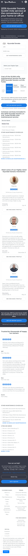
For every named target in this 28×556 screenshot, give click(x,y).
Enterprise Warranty (21, 495)
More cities (5, 451)
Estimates (7, 506)
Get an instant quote (14, 26)
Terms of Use (21, 503)
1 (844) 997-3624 (7, 472)
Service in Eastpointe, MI (9, 433)
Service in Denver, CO (8, 435)
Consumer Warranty (21, 492)
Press (7, 495)
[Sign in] (26, 2)
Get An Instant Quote (14, 105)
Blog (7, 514)
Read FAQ (14, 477)
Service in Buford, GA (8, 445)
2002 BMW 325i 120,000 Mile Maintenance (14, 408)
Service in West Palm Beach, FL (11, 442)
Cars (7, 503)
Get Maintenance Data (14, 55)
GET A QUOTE (14, 481)
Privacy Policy (21, 497)
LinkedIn (7, 533)
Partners (7, 512)
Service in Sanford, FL (8, 449)
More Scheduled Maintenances (13, 158)
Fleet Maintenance (7, 497)
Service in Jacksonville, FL (9, 440)
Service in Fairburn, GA (9, 430)
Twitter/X (7, 536)
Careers (7, 499)
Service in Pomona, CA (9, 438)
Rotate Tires (5, 123)
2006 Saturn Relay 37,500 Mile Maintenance (14, 415)
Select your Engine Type (11, 65)
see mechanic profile (14, 209)
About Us (7, 492)
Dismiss (6, 551)
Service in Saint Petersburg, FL (11, 428)
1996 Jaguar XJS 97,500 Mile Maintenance (14, 417)
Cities (7, 501)
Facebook (7, 531)
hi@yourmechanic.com (19, 472)
